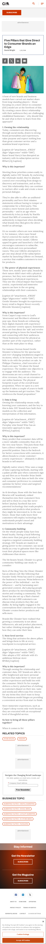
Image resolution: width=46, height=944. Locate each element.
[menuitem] (5, 61)
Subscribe (11, 12)
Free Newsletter (23, 790)
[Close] (43, 921)
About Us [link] (13, 901)
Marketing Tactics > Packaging (16, 824)
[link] (5, 61)
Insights (22, 739)
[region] (23, 931)
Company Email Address (17, 783)
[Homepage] (5, 4)
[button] (42, 3)
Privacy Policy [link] (15, 907)
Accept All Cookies (23, 940)
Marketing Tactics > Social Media (17, 809)
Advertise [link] (32, 901)
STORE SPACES (9, 739)
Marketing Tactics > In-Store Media (18, 819)
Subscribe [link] (22, 901)
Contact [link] (23, 913)
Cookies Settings (34, 913)
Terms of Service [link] (29, 907)
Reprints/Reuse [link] (11, 913)
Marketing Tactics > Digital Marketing (19, 804)
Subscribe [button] (23, 862)
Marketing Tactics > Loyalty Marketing (19, 814)
